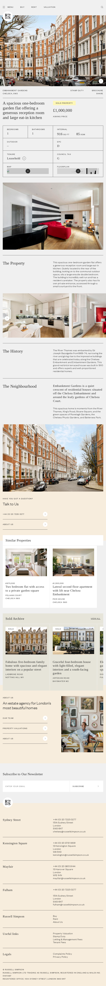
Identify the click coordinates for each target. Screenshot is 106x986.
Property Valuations (15, 728)
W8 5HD (57, 851)
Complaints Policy (62, 953)
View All (95, 618)
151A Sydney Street (63, 822)
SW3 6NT (58, 828)
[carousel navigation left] (7, 312)
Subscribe (78, 786)
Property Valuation (63, 933)
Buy (22, 7)
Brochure (97, 90)
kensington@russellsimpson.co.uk (71, 854)
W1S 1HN (57, 875)
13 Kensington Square (64, 845)
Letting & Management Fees (68, 939)
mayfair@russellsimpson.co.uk (69, 878)
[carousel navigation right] (7, 318)
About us (8, 524)
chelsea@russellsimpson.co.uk (69, 831)
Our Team (8, 718)
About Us (8, 738)
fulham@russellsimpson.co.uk (69, 904)
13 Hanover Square (63, 869)
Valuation (49, 7)
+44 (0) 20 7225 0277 (13, 514)
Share (99, 93)
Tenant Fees (59, 942)
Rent (34, 7)
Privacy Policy (60, 956)
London (57, 825)
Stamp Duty (77, 90)
